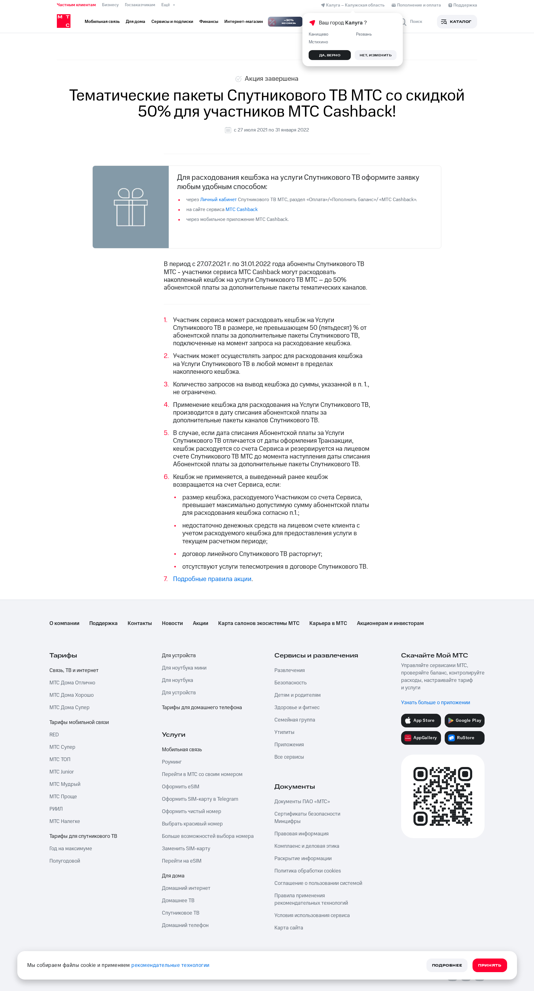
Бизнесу (110, 5)
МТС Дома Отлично (72, 683)
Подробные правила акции (212, 579)
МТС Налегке (64, 821)
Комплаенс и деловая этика (306, 846)
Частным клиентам (76, 5)
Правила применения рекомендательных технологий (311, 899)
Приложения (289, 744)
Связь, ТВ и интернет (74, 670)
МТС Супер (62, 747)
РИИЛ (56, 809)
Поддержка (103, 623)
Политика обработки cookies (307, 871)
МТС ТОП (59, 759)
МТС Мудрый (64, 784)
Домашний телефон (185, 925)
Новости (172, 623)
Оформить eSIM (180, 787)
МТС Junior (61, 772)
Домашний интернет (186, 888)
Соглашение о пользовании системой (318, 883)
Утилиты (284, 732)
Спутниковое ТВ (180, 913)
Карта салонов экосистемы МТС (258, 623)
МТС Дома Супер (69, 707)
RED (54, 735)
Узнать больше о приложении (435, 702)
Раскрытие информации (303, 858)
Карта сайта (288, 928)
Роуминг (172, 762)
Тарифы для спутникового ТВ (83, 836)
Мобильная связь (182, 749)
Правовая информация (301, 834)
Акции (200, 623)
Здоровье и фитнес (297, 707)
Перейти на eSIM (181, 861)
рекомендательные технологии (170, 965)
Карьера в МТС (328, 623)
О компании (64, 623)
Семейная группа (294, 720)
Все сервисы (289, 757)
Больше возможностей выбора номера (208, 836)
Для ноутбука (177, 680)
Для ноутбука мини (184, 668)
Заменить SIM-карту (186, 848)
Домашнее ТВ (178, 900)
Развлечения (289, 670)
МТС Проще (63, 796)
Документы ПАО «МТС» (302, 801)
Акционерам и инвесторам (390, 623)
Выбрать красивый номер (192, 824)
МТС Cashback (242, 209)
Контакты (140, 623)
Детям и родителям (297, 695)
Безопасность (290, 683)
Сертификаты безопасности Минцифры (307, 817)
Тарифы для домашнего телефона (202, 707)
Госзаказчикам (140, 5)
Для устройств (179, 655)
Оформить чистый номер (191, 811)
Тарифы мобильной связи (79, 722)
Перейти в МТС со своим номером (202, 774)
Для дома (173, 876)
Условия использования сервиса (312, 915)
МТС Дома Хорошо (71, 695)
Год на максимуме (70, 848)
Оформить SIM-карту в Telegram (200, 799)
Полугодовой (64, 861)
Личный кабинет (218, 199)
